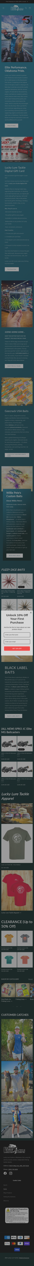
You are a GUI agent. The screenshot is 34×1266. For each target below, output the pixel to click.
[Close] (31, 613)
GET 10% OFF (17, 648)
